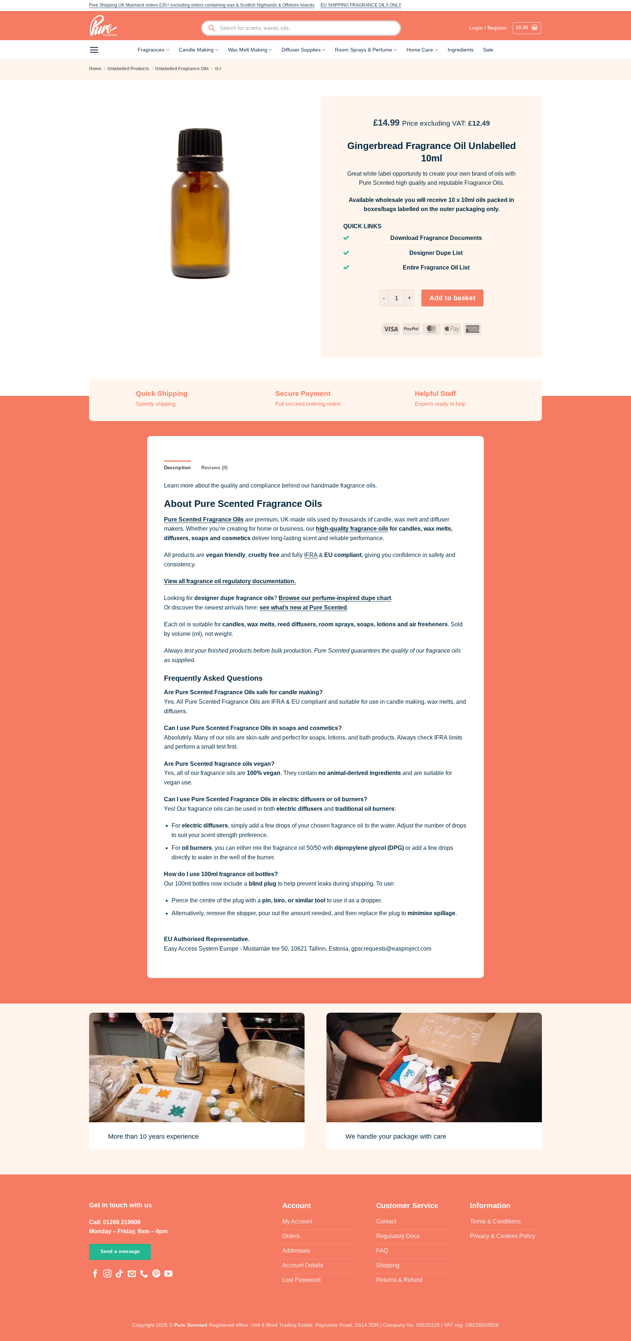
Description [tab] (177, 467)
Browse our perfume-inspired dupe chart (335, 598)
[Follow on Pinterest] (156, 1274)
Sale (488, 50)
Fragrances (151, 50)
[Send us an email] (132, 1274)
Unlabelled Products (128, 68)
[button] (527, 28)
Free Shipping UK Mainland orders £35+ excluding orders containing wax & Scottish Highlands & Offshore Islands (201, 5)
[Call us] (144, 1274)
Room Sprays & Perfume (363, 50)
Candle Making (196, 50)
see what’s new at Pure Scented (303, 607)
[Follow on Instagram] (107, 1274)
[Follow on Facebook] (95, 1274)
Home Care (419, 50)
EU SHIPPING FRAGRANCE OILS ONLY (361, 5)
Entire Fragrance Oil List (436, 267)
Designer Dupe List (436, 253)
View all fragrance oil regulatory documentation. (230, 581)
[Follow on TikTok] (119, 1274)
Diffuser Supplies (301, 50)
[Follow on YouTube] (168, 1274)
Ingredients (461, 50)
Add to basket (452, 298)
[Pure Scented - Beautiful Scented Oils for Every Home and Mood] (105, 25)
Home (95, 68)
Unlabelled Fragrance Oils (182, 68)
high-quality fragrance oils (352, 529)
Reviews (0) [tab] (214, 467)
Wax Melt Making (247, 50)
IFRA (310, 555)
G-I (218, 68)
